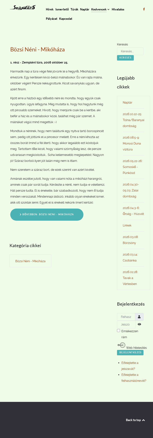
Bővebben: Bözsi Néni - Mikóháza (48, 214)
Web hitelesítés (134, 348)
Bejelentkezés (130, 352)
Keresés (122, 44)
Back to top (133, 420)
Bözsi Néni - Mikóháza (37, 49)
